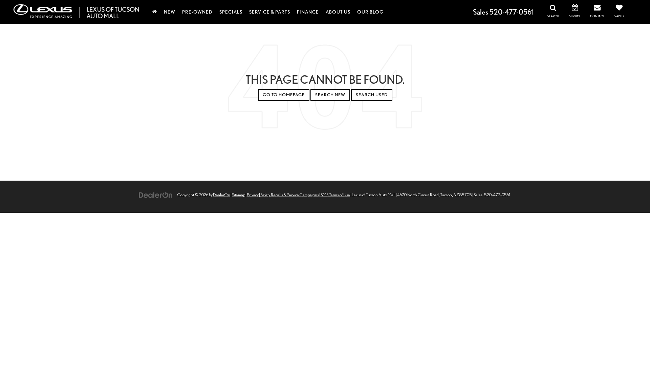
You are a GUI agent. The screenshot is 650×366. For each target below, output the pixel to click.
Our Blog (370, 12)
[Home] (154, 12)
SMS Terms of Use (335, 194)
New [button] (169, 12)
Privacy (253, 194)
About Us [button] (338, 12)
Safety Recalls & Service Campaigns (289, 194)
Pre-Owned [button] (197, 12)
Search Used (372, 94)
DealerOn (221, 194)
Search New (330, 94)
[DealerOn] (155, 194)
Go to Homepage (284, 94)
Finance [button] (308, 12)
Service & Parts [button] (269, 12)
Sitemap (238, 194)
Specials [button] (230, 12)
